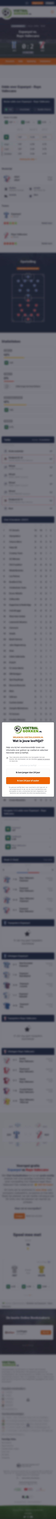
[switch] (7, 758)
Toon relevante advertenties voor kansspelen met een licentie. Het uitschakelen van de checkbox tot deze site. (29, 759)
